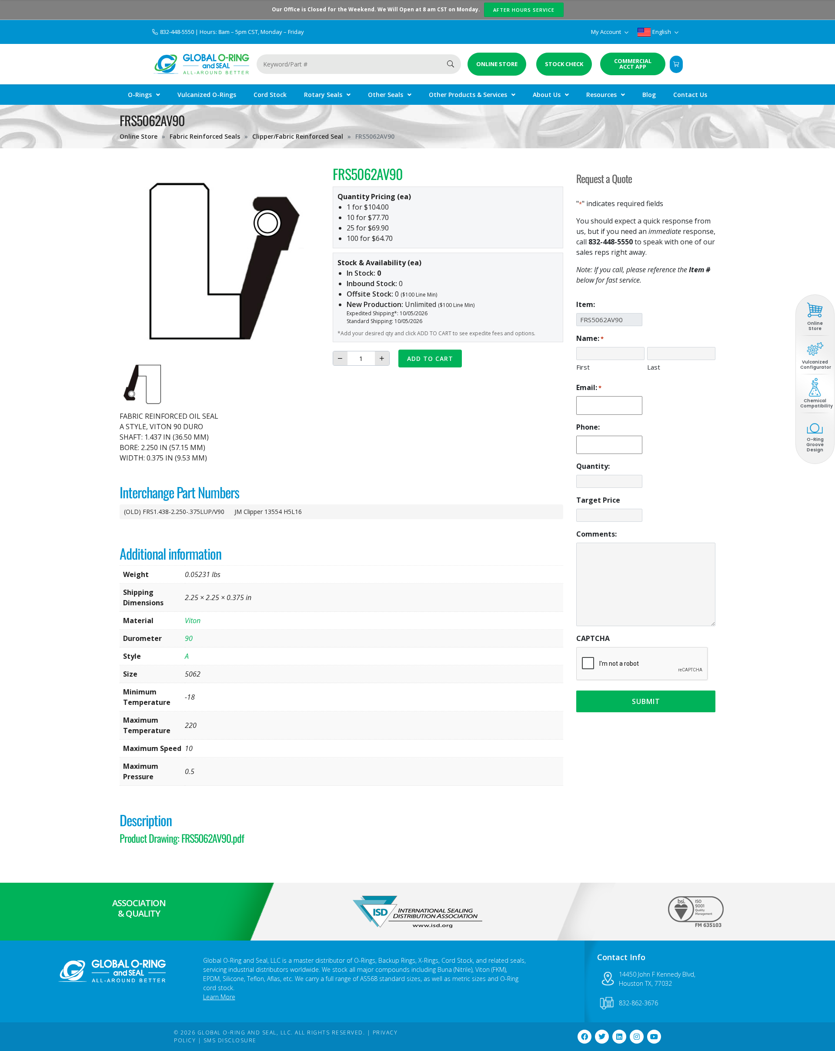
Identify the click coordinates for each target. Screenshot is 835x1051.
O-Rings (140, 94)
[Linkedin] (619, 1037)
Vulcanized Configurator (815, 364)
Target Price (598, 500)
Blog (649, 94)
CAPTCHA (593, 638)
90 (189, 638)
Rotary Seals (323, 94)
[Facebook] (584, 1037)
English (661, 32)
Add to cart (430, 358)
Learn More (219, 997)
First (583, 367)
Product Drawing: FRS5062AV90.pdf (182, 838)
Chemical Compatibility (816, 403)
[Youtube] (654, 1037)
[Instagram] (637, 1037)
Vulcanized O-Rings (206, 94)
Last (653, 367)
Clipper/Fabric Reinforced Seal (297, 136)
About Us (547, 94)
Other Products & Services (468, 94)
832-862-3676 (638, 1003)
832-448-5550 (177, 32)
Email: (588, 387)
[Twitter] (602, 1037)
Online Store (138, 136)
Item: (585, 304)
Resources (601, 94)
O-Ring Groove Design (815, 444)
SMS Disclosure (230, 1040)
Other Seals (385, 94)
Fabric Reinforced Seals (205, 136)
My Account (606, 32)
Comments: (596, 534)
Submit (646, 701)
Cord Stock (270, 94)
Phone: (588, 427)
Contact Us (690, 94)
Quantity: (593, 466)
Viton (192, 620)
